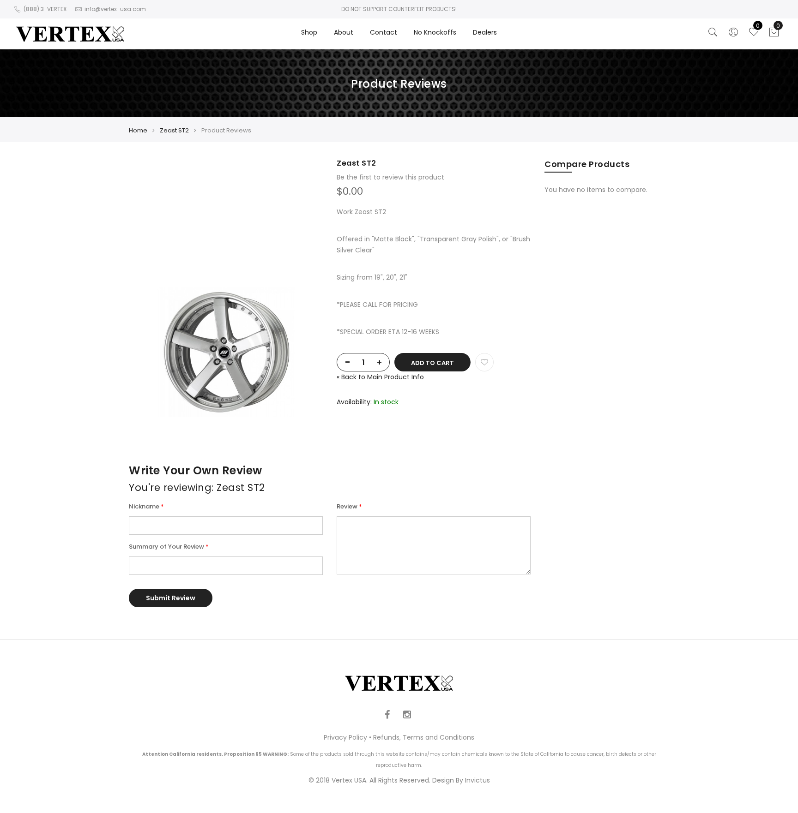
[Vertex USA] (70, 33)
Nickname (144, 506)
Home (138, 130)
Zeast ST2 (174, 130)
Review (347, 506)
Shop (309, 32)
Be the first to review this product (390, 177)
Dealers (485, 32)
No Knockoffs (435, 32)
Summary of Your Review (166, 546)
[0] (774, 34)
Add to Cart (432, 363)
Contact (383, 32)
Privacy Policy (345, 737)
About (343, 32)
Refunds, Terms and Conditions (423, 737)
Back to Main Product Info (380, 377)
